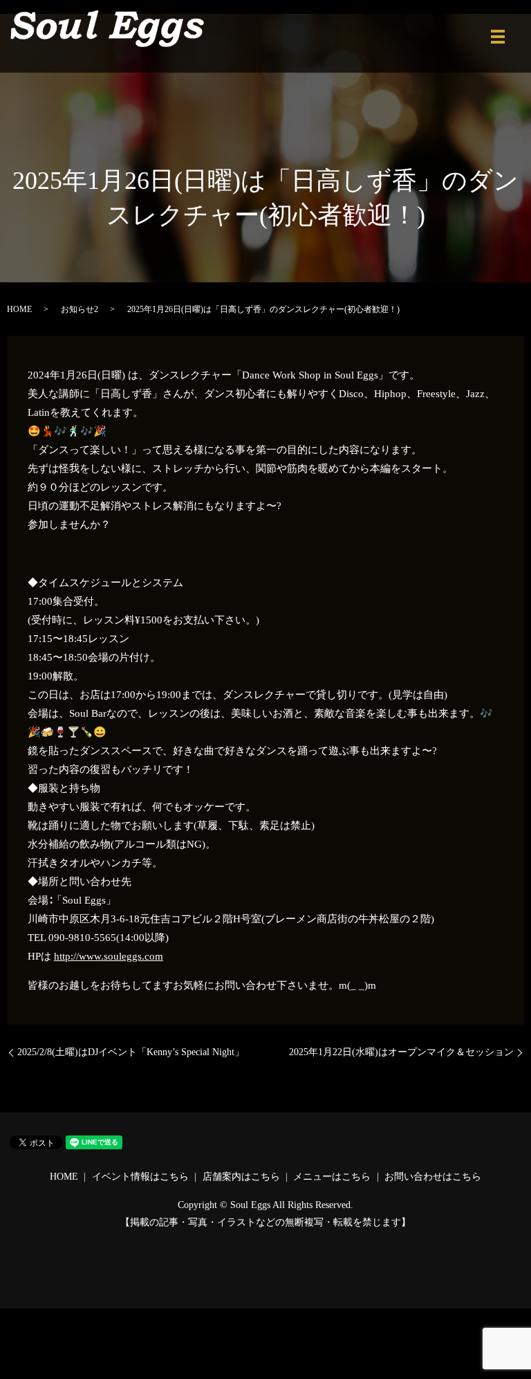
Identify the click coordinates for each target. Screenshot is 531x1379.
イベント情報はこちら (140, 1176)
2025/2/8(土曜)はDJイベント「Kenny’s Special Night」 (130, 1052)
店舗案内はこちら (241, 1176)
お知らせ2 (79, 309)
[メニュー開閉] (498, 37)
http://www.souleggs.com (108, 956)
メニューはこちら (332, 1176)
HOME (19, 309)
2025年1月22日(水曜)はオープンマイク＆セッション (401, 1052)
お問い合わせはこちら (432, 1176)
